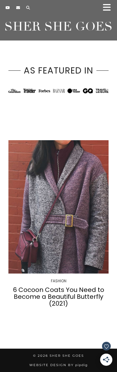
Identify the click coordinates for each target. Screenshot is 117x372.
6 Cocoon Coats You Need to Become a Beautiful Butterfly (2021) (58, 296)
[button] (108, 8)
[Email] (18, 8)
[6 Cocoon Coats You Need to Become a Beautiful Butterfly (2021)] (58, 207)
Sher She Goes (58, 26)
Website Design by (58, 365)
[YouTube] (8, 8)
